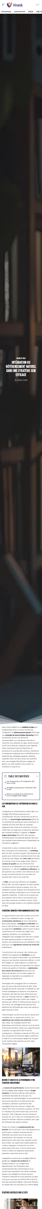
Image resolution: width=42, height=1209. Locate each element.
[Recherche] (32, 4)
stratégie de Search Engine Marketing (19, 735)
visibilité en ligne (28, 727)
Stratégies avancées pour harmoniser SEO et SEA (21, 788)
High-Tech (10, 1201)
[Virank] (15, 4)
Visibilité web (21, 358)
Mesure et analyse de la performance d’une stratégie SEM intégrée (20, 795)
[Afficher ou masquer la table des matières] (33, 776)
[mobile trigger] (4, 4)
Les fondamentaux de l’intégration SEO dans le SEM (20, 782)
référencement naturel (22, 732)
